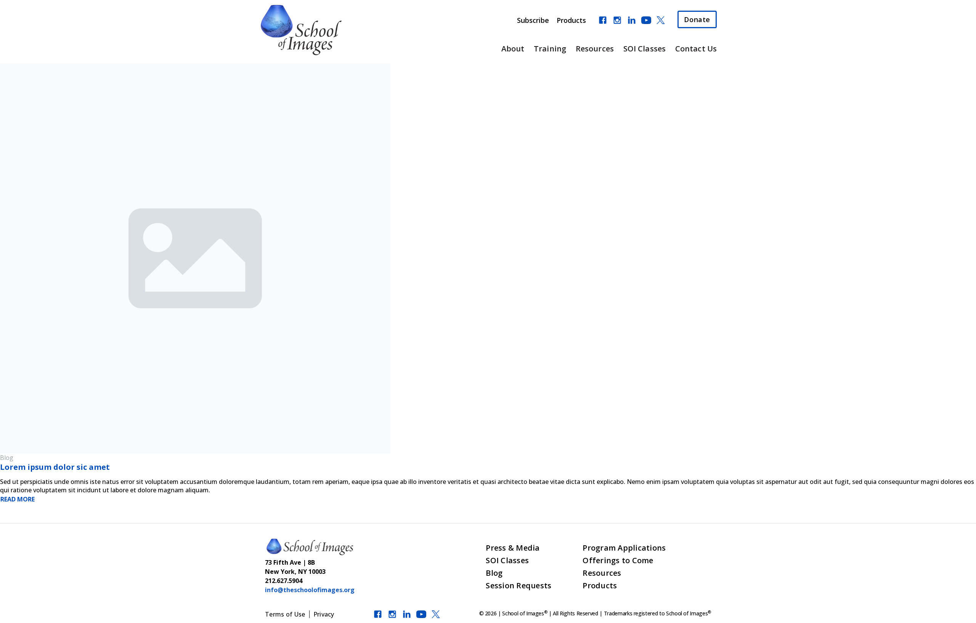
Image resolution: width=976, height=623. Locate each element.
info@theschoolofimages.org (310, 590)
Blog (494, 573)
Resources (595, 48)
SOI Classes (644, 48)
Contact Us (696, 48)
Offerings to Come (618, 560)
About (513, 48)
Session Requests (518, 585)
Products (571, 20)
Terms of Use (285, 614)
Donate (697, 19)
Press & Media (512, 548)
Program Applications (624, 548)
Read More (17, 499)
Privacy (323, 614)
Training (550, 48)
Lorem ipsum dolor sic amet (55, 467)
